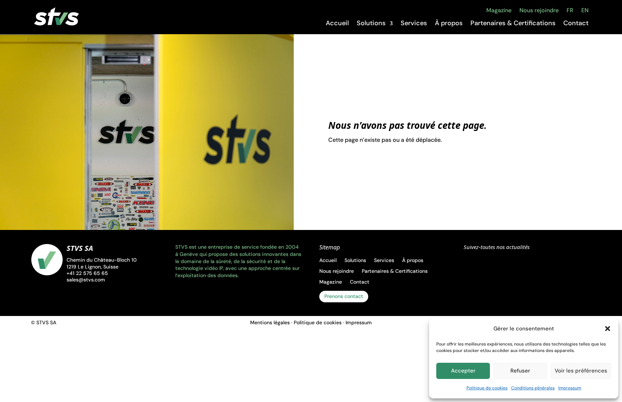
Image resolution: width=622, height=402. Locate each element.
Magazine (498, 10)
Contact (576, 23)
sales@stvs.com (86, 279)
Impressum (569, 388)
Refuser (520, 370)
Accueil (337, 23)
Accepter (463, 370)
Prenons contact (343, 296)
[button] (607, 328)
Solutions (371, 23)
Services (414, 23)
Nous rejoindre (539, 10)
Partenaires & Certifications (512, 23)
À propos (449, 23)
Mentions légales (270, 322)
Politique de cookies (487, 388)
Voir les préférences (581, 370)
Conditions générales (533, 388)
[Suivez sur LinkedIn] (473, 263)
